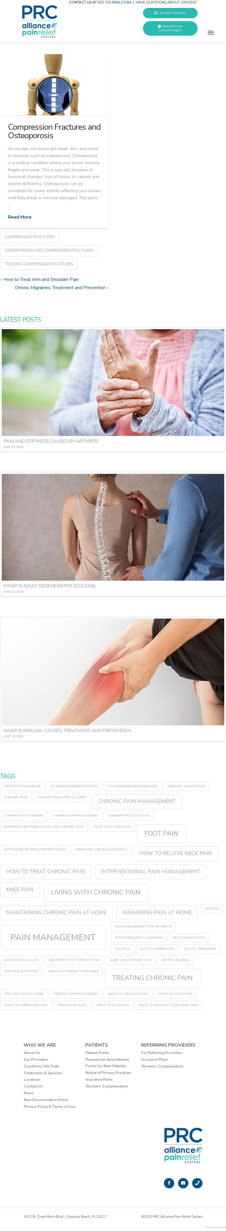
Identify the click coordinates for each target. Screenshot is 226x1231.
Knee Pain (20, 889)
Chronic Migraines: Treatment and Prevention (60, 287)
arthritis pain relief (22, 786)
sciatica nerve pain (157, 949)
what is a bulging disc (128, 994)
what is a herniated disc (26, 1005)
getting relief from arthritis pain (35, 849)
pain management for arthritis (143, 926)
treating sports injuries (75, 994)
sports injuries (175, 960)
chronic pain (15, 797)
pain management (53, 937)
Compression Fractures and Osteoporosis (54, 131)
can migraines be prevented (133, 786)
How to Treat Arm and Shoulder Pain (41, 279)
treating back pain (21, 971)
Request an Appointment (170, 28)
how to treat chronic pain (45, 871)
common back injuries (24, 815)
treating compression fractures (39, 264)
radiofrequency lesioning (139, 937)
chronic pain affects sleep (61, 797)
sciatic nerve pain (200, 949)
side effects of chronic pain (74, 960)
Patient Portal (172, 13)
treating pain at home (23, 994)
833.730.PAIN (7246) (114, 2)
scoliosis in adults (21, 960)
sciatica (122, 949)
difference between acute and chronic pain (44, 826)
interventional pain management (150, 871)
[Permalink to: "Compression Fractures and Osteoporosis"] (54, 84)
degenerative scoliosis (128, 815)
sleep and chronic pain (131, 960)
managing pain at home (157, 912)
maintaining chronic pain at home (56, 912)
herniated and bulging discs (101, 849)
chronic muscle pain (186, 786)
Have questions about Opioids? (166, 2)
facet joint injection (112, 826)
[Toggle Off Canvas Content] (210, 35)
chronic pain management (137, 801)
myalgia (212, 908)
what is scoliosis (113, 1005)
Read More (19, 217)
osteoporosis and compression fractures (49, 250)
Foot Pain (161, 833)
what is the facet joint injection (168, 1005)
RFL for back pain (189, 937)
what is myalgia (72, 1005)
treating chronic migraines (73, 971)
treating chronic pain (152, 977)
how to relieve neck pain (175, 853)
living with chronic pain (96, 892)
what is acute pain (175, 994)
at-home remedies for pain (74, 786)
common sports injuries (76, 815)
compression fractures (29, 237)
